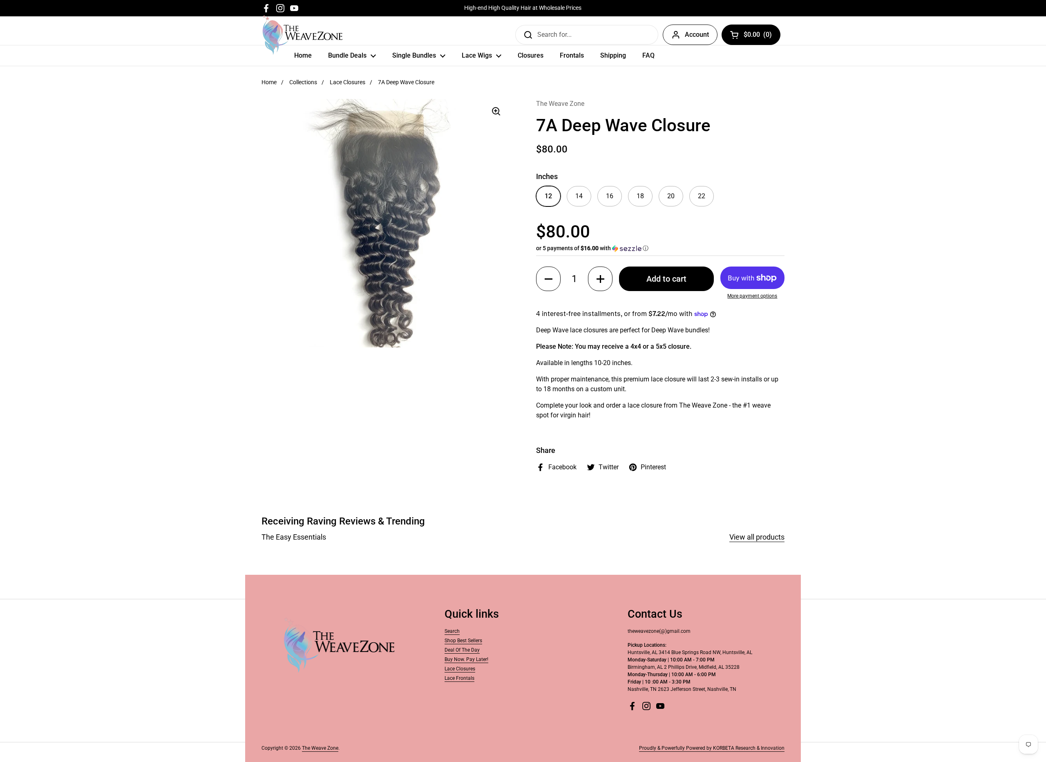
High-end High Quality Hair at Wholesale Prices (522, 8)
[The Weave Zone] (303, 34)
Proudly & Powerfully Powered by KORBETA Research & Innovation (711, 748)
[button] (660, 248)
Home (269, 82)
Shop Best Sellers (463, 640)
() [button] (758, 36)
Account (697, 34)
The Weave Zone (320, 748)
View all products (756, 537)
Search (452, 631)
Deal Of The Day (462, 650)
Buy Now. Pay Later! (466, 659)
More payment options (752, 296)
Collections (303, 82)
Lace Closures (347, 82)
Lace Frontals (459, 678)
